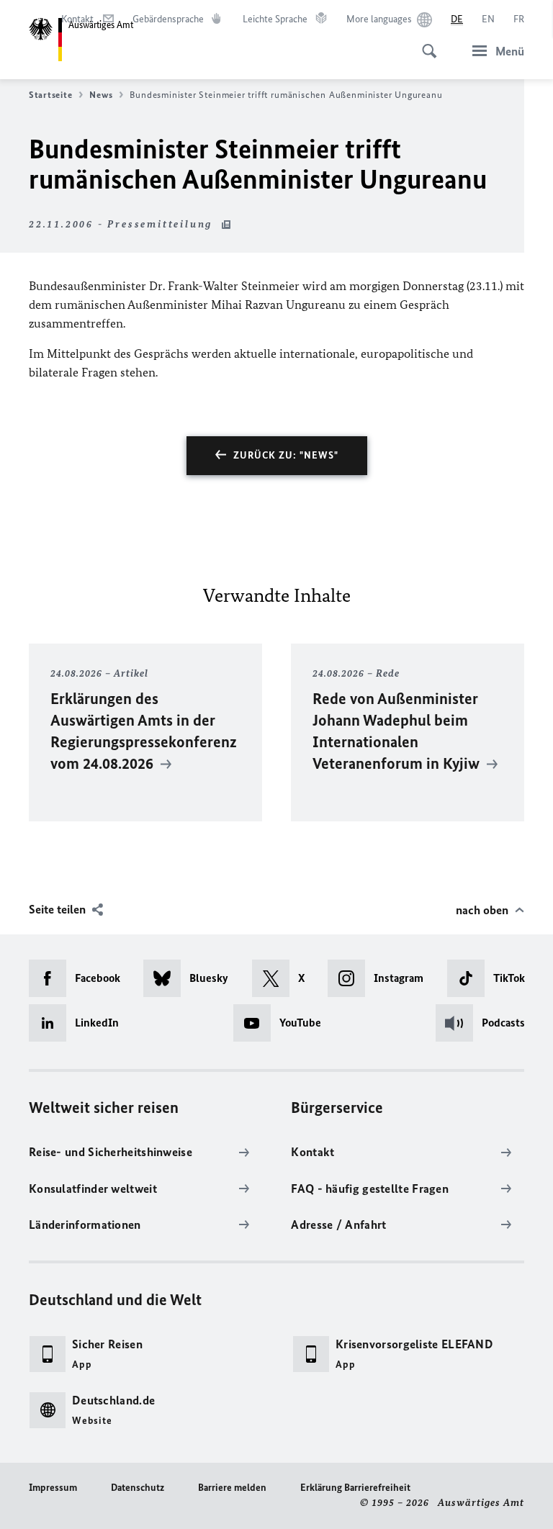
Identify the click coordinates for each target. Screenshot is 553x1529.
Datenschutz (137, 1487)
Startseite (50, 94)
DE (457, 19)
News (100, 94)
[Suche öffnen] (425, 43)
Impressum (53, 1487)
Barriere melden (232, 1487)
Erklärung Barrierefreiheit (355, 1487)
